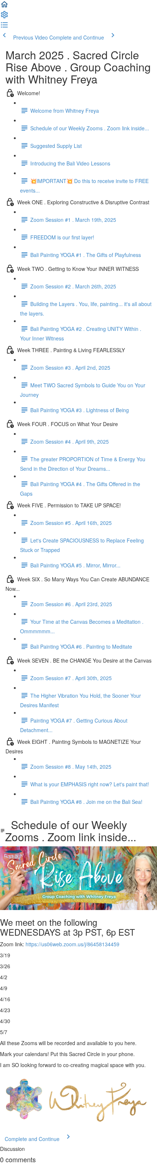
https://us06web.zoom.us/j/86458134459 (72, 944)
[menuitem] (4, 16)
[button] (4, 6)
